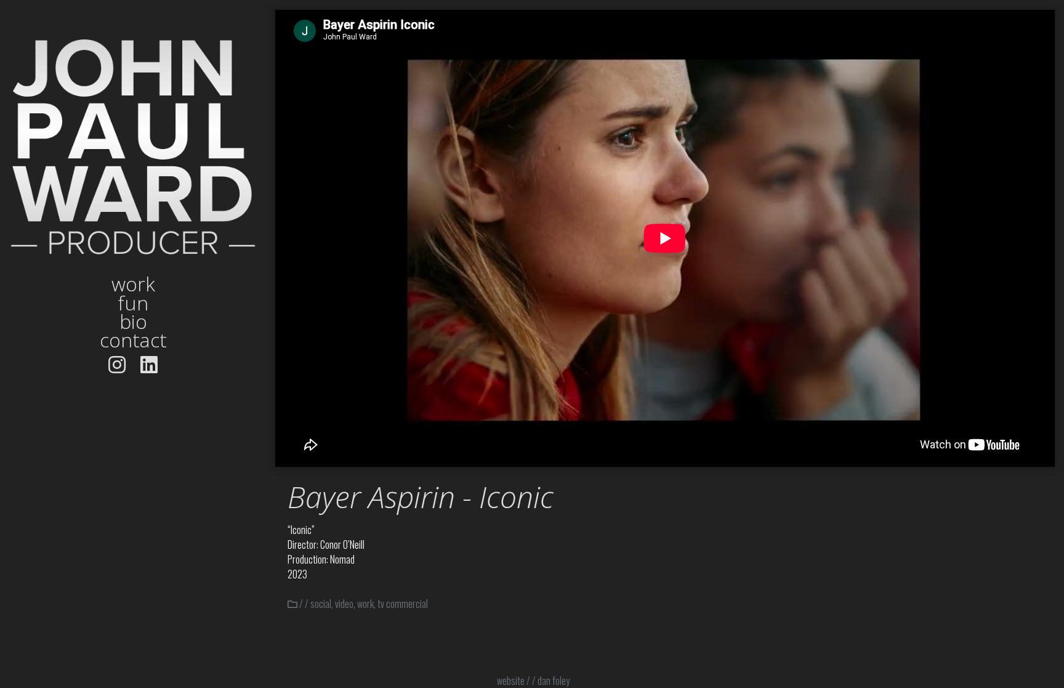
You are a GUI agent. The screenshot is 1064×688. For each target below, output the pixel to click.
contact (133, 340)
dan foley (554, 680)
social (320, 603)
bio (133, 321)
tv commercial (402, 603)
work (133, 284)
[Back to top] (1019, 643)
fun (133, 303)
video (344, 603)
